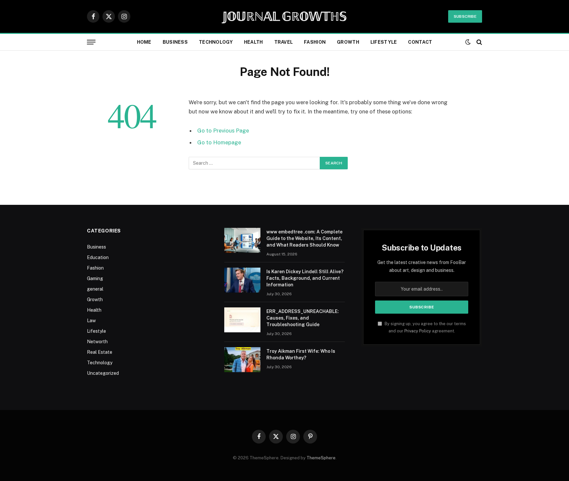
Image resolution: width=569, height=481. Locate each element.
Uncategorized (103, 373)
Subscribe (465, 16)
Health (253, 42)
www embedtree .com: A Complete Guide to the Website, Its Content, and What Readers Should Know (304, 238)
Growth (348, 42)
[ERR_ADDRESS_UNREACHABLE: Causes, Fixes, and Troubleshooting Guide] (242, 319)
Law (91, 320)
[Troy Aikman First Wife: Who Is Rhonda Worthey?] (242, 359)
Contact (420, 42)
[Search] (478, 42)
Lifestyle (383, 42)
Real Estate (99, 352)
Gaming (95, 278)
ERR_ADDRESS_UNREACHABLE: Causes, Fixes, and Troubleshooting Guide (302, 318)
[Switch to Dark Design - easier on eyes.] (468, 42)
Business (175, 42)
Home (144, 42)
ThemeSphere (321, 457)
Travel (283, 42)
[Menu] (91, 42)
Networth (97, 341)
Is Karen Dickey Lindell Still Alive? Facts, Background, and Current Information (304, 278)
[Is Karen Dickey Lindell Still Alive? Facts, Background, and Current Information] (242, 280)
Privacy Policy (417, 330)
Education (98, 257)
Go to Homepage (219, 142)
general (95, 289)
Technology (216, 42)
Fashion (315, 42)
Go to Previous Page (223, 130)
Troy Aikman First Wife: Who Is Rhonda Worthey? (300, 354)
